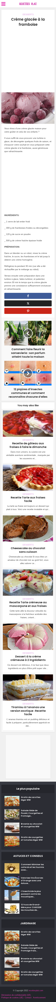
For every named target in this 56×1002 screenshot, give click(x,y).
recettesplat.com (36, 990)
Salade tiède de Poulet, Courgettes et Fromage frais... (32, 948)
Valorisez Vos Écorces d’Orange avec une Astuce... (32, 881)
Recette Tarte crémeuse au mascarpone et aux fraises (28, 604)
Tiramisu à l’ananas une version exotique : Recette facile (28, 710)
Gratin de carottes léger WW (30, 798)
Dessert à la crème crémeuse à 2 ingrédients (28, 658)
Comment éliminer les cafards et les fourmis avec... (32, 867)
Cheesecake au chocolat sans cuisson (28, 549)
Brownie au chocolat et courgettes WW (31, 825)
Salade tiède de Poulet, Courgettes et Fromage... (32, 813)
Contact (28, 997)
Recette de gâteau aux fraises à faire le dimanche (28, 445)
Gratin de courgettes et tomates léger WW (32, 838)
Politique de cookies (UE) (12, 997)
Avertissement (39, 997)
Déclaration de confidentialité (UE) (16, 995)
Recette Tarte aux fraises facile (28, 499)
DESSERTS (28, 14)
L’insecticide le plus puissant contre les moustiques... (31, 894)
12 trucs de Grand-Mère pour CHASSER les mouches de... (31, 907)
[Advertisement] (28, 59)
